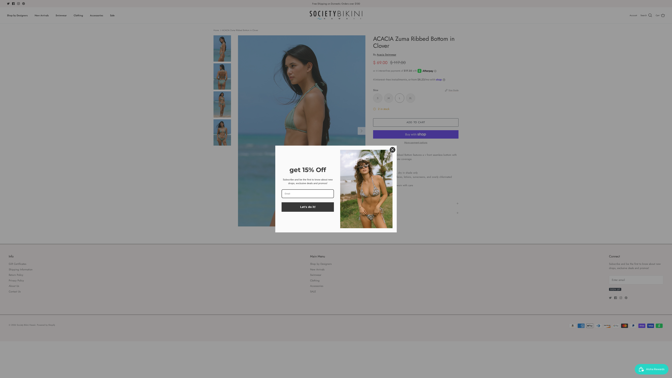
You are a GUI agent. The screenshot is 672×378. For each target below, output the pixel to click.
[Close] (392, 150)
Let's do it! (308, 207)
